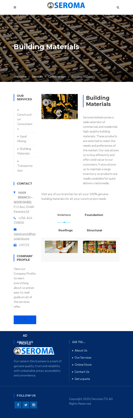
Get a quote (82, 379)
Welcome (20, 77)
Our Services (83, 358)
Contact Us (82, 372)
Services (37, 77)
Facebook (18, 405)
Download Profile (25, 319)
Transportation (24, 168)
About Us (81, 351)
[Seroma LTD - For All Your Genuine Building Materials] (66, 5)
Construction (57, 77)
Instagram (33, 405)
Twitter (25, 405)
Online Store (83, 365)
